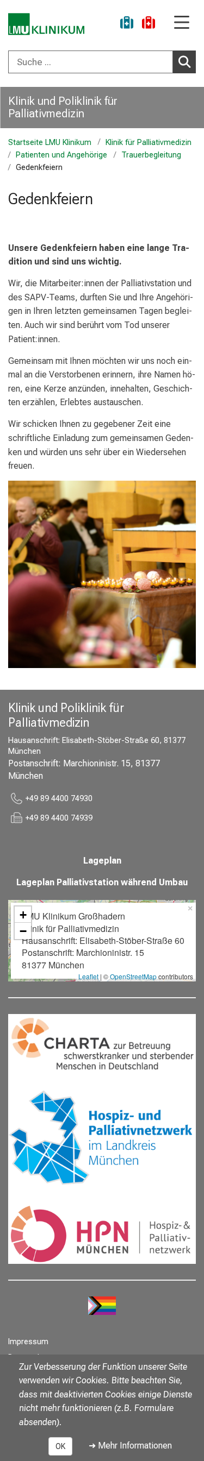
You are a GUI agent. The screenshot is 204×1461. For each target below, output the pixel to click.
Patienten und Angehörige (61, 155)
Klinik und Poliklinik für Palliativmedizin (63, 107)
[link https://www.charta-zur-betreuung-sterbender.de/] (102, 1045)
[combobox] (102, 62)
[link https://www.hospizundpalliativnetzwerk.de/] (102, 1138)
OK (60, 1446)
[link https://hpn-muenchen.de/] (102, 1232)
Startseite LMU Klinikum (49, 142)
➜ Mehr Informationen (130, 1445)
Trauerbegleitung (151, 155)
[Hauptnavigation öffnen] (182, 23)
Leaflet (88, 976)
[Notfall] (148, 24)
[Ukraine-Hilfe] (127, 24)
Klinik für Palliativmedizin (148, 142)
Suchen (184, 62)
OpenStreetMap (133, 976)
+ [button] (23, 915)
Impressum (28, 1341)
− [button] (23, 931)
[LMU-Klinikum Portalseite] (46, 24)
